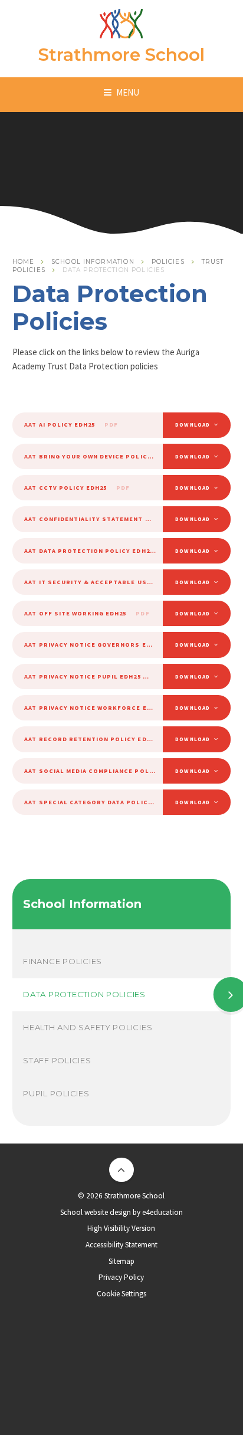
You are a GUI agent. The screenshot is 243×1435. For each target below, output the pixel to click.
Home (23, 262)
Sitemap (121, 1261)
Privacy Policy (121, 1277)
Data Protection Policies (114, 270)
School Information (92, 262)
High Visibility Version (121, 1228)
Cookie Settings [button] (121, 1294)
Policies (168, 262)
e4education (162, 1212)
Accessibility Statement (121, 1245)
